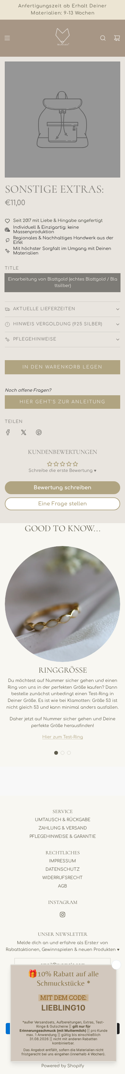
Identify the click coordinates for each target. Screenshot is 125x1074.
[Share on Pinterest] (39, 433)
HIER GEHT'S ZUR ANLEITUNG (62, 401)
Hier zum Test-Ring (62, 737)
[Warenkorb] (117, 38)
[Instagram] (62, 914)
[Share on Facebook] (8, 433)
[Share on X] (23, 433)
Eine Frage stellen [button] (62, 504)
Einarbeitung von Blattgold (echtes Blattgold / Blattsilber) (62, 282)
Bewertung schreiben (62, 488)
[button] (56, 753)
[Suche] (103, 38)
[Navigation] (7, 38)
